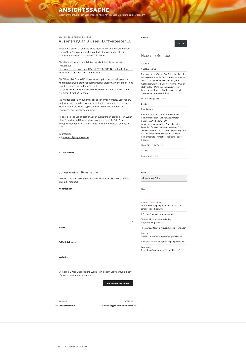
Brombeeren (147, 109)
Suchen (144, 37)
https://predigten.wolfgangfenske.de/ (167, 241)
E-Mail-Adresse (68, 242)
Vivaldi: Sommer (148, 69)
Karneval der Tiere (149, 156)
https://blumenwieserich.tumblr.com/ (163, 250)
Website (63, 257)
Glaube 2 (145, 150)
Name (63, 227)
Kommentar (66, 188)
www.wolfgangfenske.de (75, 137)
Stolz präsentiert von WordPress (72, 346)
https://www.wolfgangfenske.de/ (159, 214)
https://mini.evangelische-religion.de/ (169, 228)
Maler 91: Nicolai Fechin (152, 145)
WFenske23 (84, 37)
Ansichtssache (84, 10)
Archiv (144, 172)
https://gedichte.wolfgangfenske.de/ (165, 236)
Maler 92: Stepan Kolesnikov (154, 98)
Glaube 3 (145, 63)
